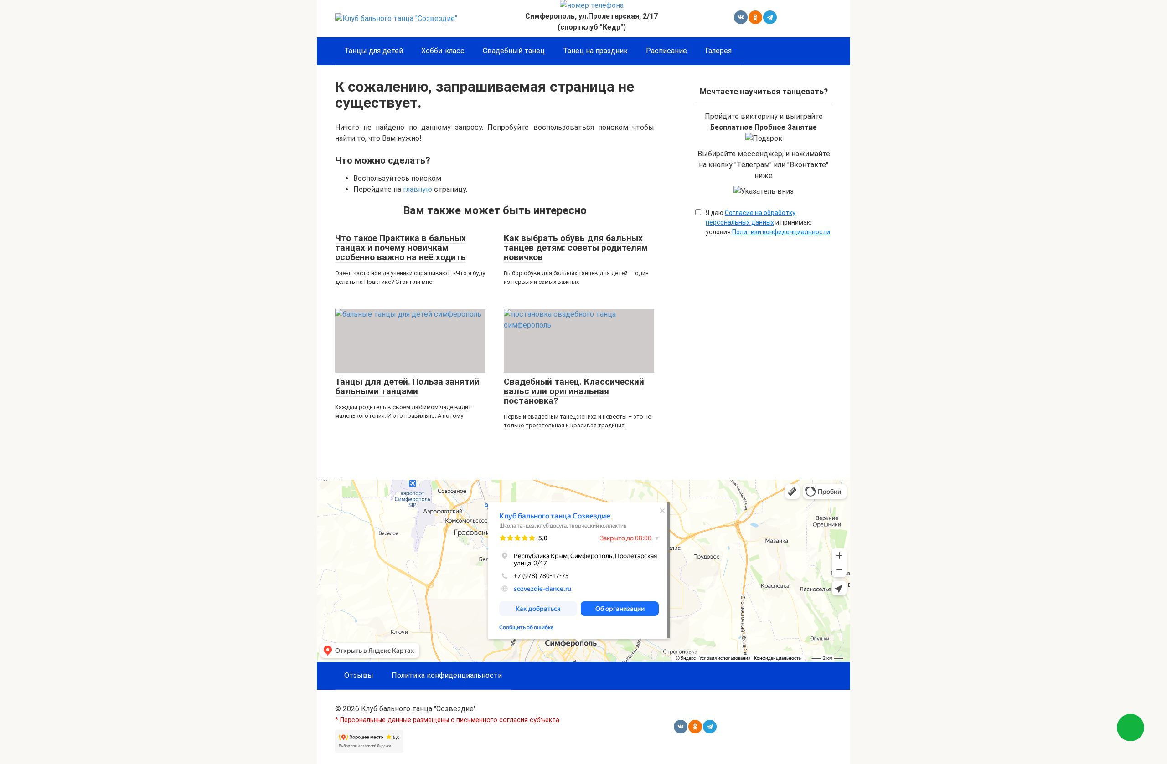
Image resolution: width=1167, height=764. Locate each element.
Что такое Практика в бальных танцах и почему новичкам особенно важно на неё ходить (400, 247)
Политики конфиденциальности (781, 232)
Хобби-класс (443, 50)
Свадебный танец (514, 50)
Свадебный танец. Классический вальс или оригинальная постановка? (574, 391)
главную (417, 189)
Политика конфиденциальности (447, 675)
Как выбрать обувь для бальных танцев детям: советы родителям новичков (576, 247)
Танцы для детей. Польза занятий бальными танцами (407, 386)
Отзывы (358, 675)
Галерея (718, 50)
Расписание (666, 50)
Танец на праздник (595, 50)
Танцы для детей (373, 50)
